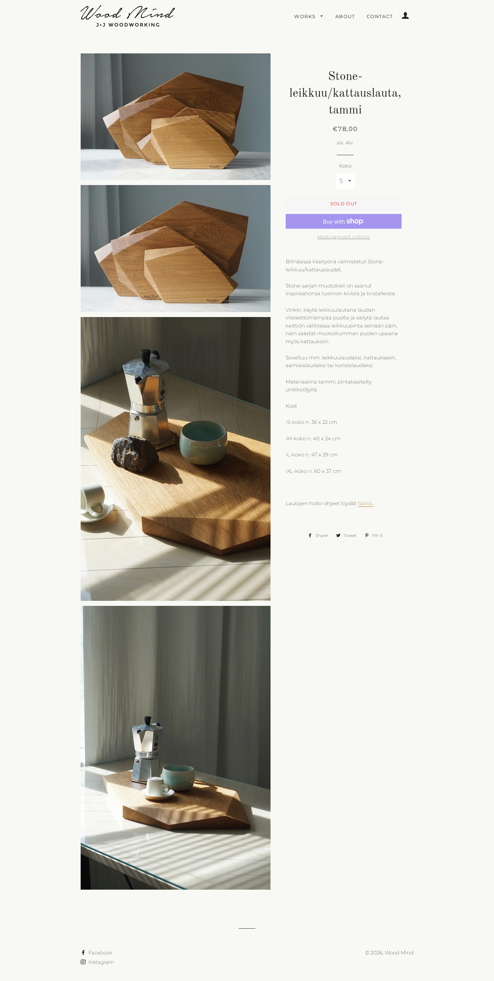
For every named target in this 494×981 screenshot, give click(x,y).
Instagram (100, 962)
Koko (345, 166)
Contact (380, 16)
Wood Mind (399, 952)
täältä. (365, 503)
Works (305, 16)
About (345, 16)
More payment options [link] (343, 237)
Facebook (100, 952)
